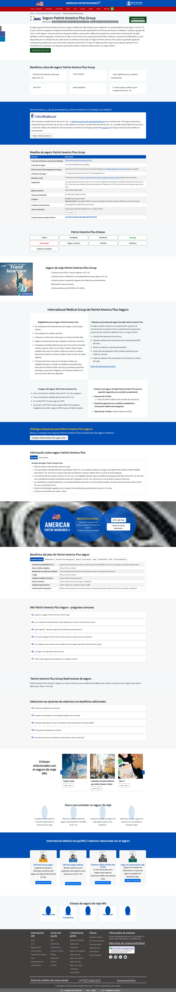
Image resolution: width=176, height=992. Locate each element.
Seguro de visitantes (77, 940)
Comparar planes (96, 944)
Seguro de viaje (75, 962)
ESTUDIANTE (59, 9)
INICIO (32, 9)
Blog (32, 940)
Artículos (54, 965)
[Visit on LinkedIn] (2, 39)
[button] (61, 772)
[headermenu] (39, 2)
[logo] (33, 2)
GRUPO (91, 9)
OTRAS (98, 9)
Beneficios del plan (96, 937)
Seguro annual (75, 954)
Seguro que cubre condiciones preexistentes (76, 968)
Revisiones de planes (97, 941)
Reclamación (55, 944)
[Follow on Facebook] (2, 33)
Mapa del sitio (36, 947)
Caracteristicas (56, 947)
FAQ (52, 940)
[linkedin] (121, 957)
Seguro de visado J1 (77, 958)
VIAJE (75, 9)
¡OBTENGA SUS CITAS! (40, 50)
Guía (32, 958)
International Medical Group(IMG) (48, 13)
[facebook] (111, 957)
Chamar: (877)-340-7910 (71, 990)
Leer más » (70, 212)
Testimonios (55, 958)
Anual (68, 9)
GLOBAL (82, 9)
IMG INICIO (39, 9)
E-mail (91, 990)
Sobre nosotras (36, 951)
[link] (118, 527)
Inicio (32, 13)
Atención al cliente (57, 951)
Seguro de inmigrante (77, 951)
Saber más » (68, 788)
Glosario (53, 962)
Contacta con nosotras (39, 954)
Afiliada (53, 954)
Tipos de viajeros (95, 955)
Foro (32, 944)
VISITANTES (49, 9)
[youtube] (116, 957)
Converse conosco (110, 990)
